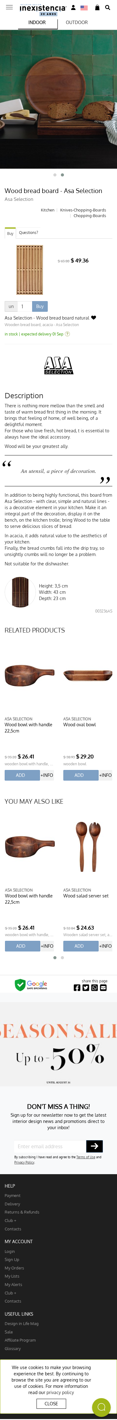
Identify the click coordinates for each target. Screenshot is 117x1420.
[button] (55, 175)
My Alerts (13, 1284)
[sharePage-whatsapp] (94, 988)
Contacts (13, 1228)
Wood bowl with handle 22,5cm (28, 727)
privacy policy (60, 1392)
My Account (19, 1241)
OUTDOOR (77, 22)
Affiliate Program (20, 1340)
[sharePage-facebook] (77, 988)
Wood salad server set (86, 895)
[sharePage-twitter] (85, 988)
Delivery (12, 1203)
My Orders (14, 1267)
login (10, 1251)
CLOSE (51, 1403)
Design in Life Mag (22, 1323)
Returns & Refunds (22, 1211)
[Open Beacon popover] (101, 1407)
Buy (10, 233)
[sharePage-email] (103, 988)
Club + (10, 1220)
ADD (20, 775)
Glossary (13, 1348)
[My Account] (73, 7)
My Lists (12, 1275)
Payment (13, 1195)
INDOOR (37, 22)
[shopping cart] (97, 7)
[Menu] (9, 5)
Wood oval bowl (79, 724)
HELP (10, 1186)
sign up (12, 1259)
